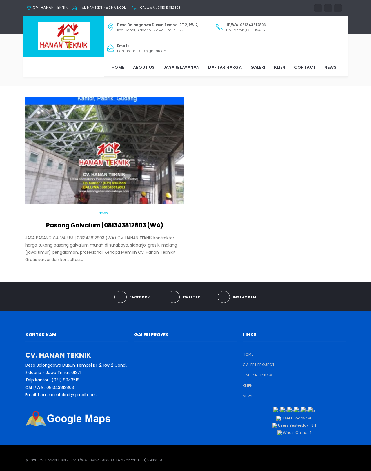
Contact (305, 67)
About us (144, 67)
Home (118, 67)
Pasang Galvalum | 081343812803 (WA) (104, 225)
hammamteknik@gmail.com (103, 8)
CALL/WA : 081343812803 (160, 8)
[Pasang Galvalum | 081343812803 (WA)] (104, 153)
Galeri (257, 67)
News (330, 67)
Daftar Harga (225, 67)
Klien (279, 67)
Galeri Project (259, 364)
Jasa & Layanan (181, 67)
